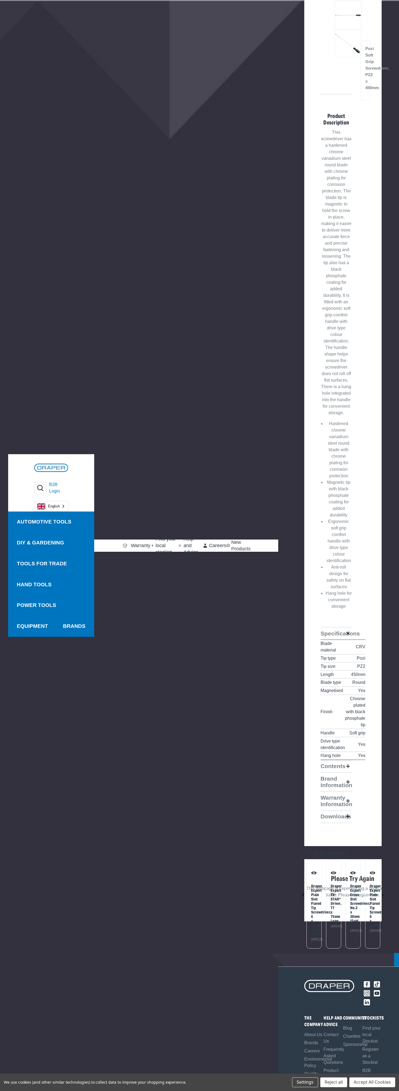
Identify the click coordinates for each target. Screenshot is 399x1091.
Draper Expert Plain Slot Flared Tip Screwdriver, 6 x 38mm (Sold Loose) (313, 910)
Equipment (32, 626)
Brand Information (336, 781)
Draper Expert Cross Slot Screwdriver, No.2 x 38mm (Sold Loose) (352, 905)
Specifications (336, 633)
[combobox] (51, 506)
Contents (333, 766)
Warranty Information (336, 800)
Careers (312, 1051)
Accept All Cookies (372, 1082)
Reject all (334, 1082)
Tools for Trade (42, 563)
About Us (313, 1034)
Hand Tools (34, 584)
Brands (74, 626)
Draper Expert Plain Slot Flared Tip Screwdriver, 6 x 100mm (372, 905)
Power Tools (36, 605)
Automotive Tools (44, 522)
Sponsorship (355, 1044)
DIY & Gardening (40, 543)
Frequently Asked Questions (334, 1056)
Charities (351, 1036)
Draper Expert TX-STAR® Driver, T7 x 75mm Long (333, 903)
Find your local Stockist (371, 1034)
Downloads (336, 816)
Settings (305, 1082)
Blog (347, 1028)
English (54, 506)
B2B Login (54, 487)
